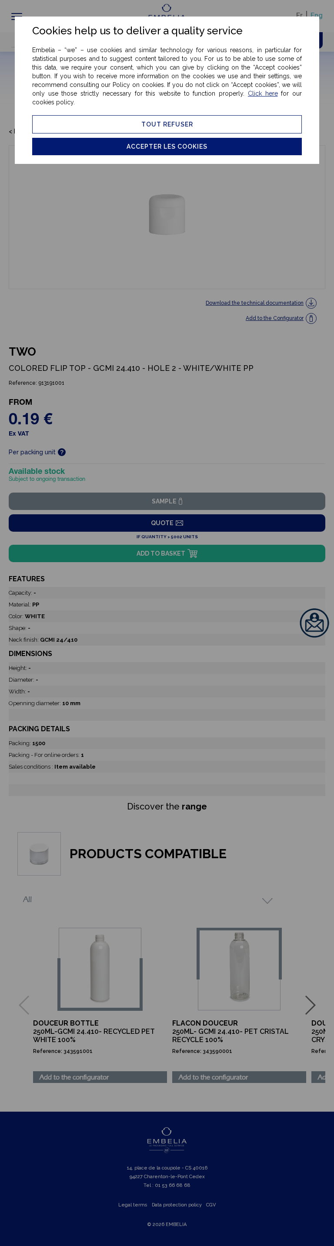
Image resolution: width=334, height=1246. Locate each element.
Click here (263, 93)
